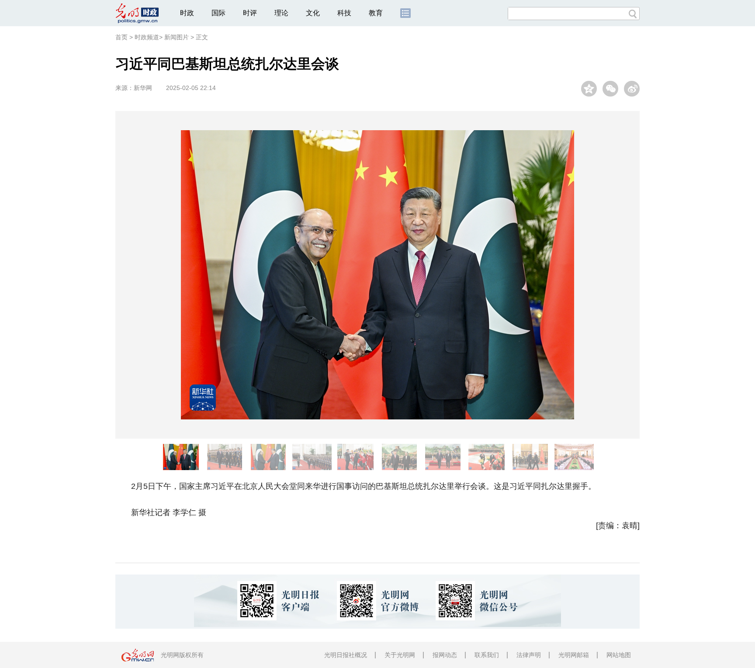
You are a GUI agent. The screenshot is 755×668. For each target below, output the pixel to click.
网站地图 (618, 654)
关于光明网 (399, 654)
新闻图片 (176, 37)
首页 (121, 37)
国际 (218, 13)
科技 (344, 13)
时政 (187, 13)
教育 (376, 13)
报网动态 (445, 654)
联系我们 (486, 654)
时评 (250, 13)
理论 (281, 13)
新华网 (143, 87)
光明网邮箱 (573, 654)
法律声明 (528, 654)
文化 (313, 13)
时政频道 (147, 37)
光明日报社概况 (345, 654)
